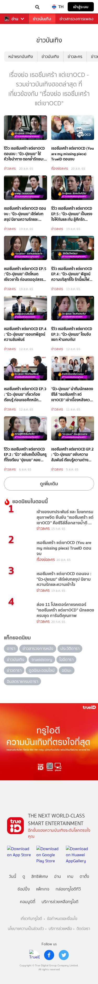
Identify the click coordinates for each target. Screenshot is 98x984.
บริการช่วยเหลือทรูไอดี (60, 902)
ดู (23, 876)
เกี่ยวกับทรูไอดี (31, 919)
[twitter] (64, 955)
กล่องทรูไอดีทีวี (68, 889)
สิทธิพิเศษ (39, 876)
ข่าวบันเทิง (42, 19)
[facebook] (49, 955)
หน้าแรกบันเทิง (20, 56)
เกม (70, 876)
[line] (34, 955)
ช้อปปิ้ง (24, 889)
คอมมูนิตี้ (27, 902)
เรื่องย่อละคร (59, 168)
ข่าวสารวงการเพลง (77, 19)
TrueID (14, 6)
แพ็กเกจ (42, 889)
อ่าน (14, 19)
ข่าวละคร (75, 56)
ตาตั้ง (84, 876)
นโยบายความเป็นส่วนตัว (26, 929)
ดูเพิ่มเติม (49, 483)
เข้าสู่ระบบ (80, 7)
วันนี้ (12, 876)
